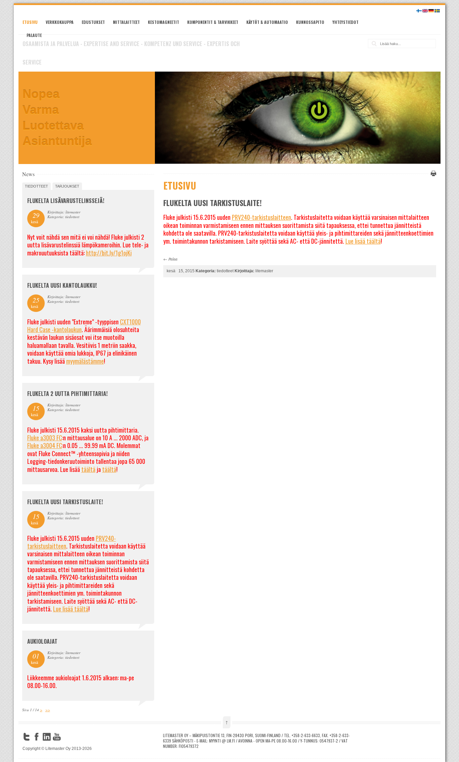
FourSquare (67, 737)
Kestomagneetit (163, 22)
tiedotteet (36, 186)
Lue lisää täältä (363, 241)
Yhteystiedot (345, 22)
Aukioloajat (42, 641)
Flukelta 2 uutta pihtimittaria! (67, 394)
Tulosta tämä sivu (432, 173)
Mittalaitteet (126, 22)
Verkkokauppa (60, 22)
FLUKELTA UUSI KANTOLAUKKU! (62, 285)
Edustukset (93, 22)
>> (47, 709)
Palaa (172, 259)
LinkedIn (47, 737)
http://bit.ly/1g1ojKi (109, 252)
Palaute (34, 35)
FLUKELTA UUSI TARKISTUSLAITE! (65, 502)
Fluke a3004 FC (44, 445)
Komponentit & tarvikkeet (212, 22)
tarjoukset (67, 186)
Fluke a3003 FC (44, 437)
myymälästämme (85, 361)
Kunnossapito (310, 22)
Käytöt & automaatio (267, 22)
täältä (88, 469)
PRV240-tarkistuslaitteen (261, 217)
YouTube (57, 737)
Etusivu (30, 22)
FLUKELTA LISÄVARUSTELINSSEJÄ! (65, 201)
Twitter (27, 737)
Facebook (37, 737)
